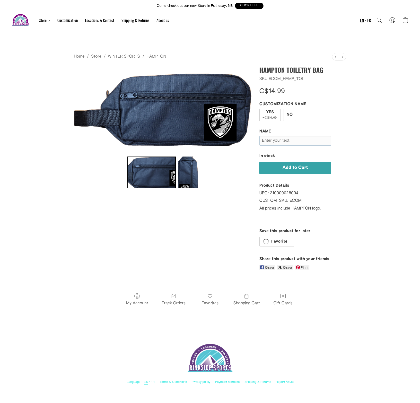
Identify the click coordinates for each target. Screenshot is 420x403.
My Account (137, 303)
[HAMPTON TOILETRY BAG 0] (151, 172)
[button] (249, 6)
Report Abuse (285, 382)
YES (269, 114)
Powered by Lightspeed (210, 389)
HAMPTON (156, 57)
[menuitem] (335, 56)
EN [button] (362, 20)
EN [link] (146, 382)
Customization (67, 20)
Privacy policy (201, 382)
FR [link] (153, 382)
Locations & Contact (99, 20)
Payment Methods (227, 382)
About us (163, 20)
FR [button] (369, 20)
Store (43, 20)
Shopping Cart (246, 303)
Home (79, 57)
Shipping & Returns (135, 20)
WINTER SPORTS (124, 57)
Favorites (210, 303)
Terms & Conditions (173, 382)
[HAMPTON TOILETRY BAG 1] (188, 172)
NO (290, 115)
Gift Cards (282, 303)
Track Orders (173, 303)
